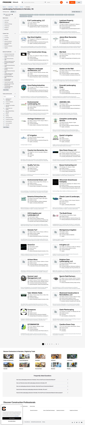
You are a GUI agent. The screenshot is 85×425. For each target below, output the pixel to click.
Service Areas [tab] (32, 406)
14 (56, 344)
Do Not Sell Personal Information (36, 421)
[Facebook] (74, 422)
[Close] (21, 406)
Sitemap (43, 421)
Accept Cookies (12, 418)
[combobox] (53, 2)
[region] (12, 414)
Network (15, 2)
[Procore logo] (7, 2)
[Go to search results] (14, 96)
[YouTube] (81, 422)
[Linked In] (72, 422)
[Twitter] (76, 422)
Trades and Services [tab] (24, 406)
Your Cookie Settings (11, 421)
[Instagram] (79, 422)
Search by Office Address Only (8, 15)
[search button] (61, 2)
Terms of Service (27, 421)
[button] (3, 20)
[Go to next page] (58, 344)
